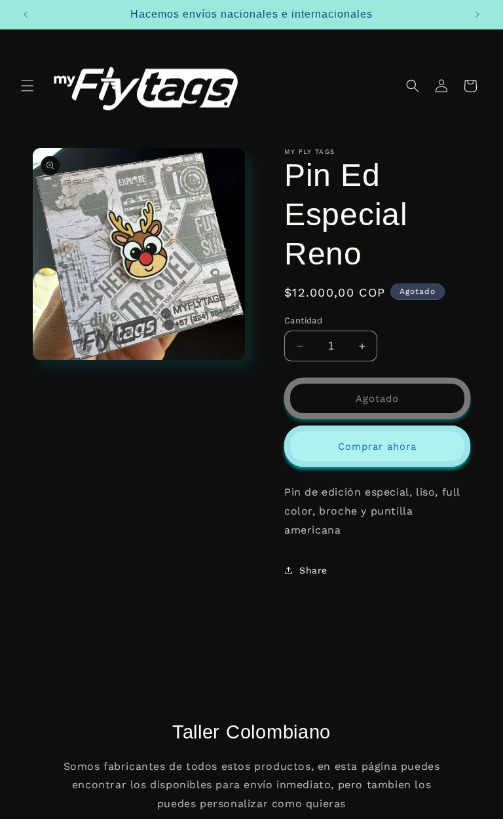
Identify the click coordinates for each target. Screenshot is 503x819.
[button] (27, 85)
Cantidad (303, 320)
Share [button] (313, 570)
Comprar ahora (377, 446)
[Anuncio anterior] (25, 14)
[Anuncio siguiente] (477, 14)
